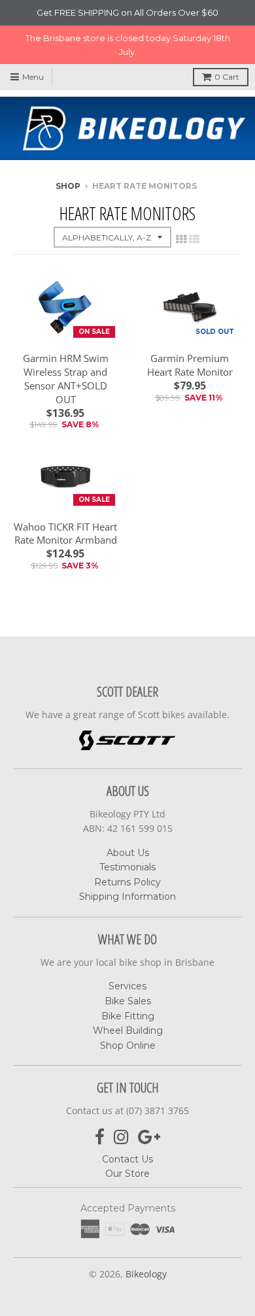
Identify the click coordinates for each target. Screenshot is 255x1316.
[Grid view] (181, 239)
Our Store (127, 1173)
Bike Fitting (127, 1016)
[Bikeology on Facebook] (100, 1137)
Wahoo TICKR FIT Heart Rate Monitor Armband (65, 533)
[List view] (194, 239)
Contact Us (127, 1159)
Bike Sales (128, 1001)
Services (127, 986)
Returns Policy (127, 882)
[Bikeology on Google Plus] (149, 1137)
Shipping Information (127, 896)
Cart (226, 77)
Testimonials (127, 867)
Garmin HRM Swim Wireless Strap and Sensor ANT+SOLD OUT (66, 378)
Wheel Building (128, 1030)
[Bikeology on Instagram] (121, 1137)
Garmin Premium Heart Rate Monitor (190, 365)
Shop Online (128, 1045)
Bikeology (146, 1274)
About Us (128, 853)
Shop (68, 186)
